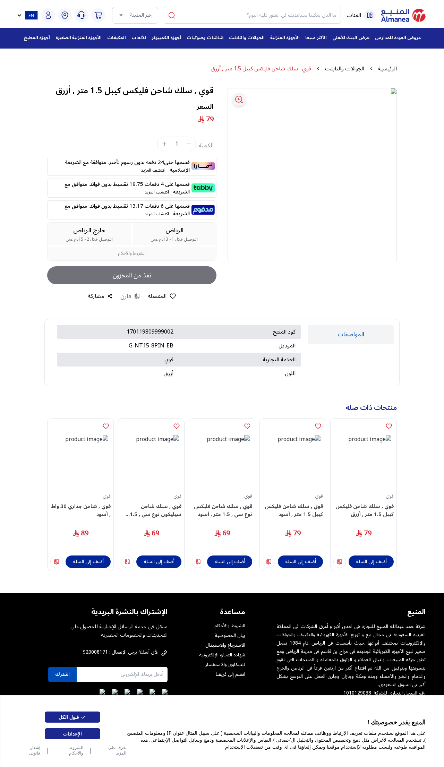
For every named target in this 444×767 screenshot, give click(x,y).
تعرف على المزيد (117, 750)
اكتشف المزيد (153, 170)
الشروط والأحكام (76, 750)
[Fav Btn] (389, 426)
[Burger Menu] (370, 15)
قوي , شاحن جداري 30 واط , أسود (81, 510)
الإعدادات (72, 733)
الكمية (206, 145)
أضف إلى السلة (371, 562)
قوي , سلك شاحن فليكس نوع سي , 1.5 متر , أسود (223, 510)
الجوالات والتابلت (344, 68)
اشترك (62, 674)
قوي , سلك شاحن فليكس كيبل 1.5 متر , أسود (294, 510)
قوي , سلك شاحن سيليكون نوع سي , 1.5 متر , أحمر (155, 510)
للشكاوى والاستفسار (225, 664)
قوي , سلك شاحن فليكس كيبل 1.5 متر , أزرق (364, 510)
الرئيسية (387, 68)
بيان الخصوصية (230, 635)
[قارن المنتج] (339, 561)
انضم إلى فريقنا (230, 674)
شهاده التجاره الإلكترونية (222, 655)
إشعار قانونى (34, 750)
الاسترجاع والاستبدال (225, 645)
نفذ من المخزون (132, 275)
